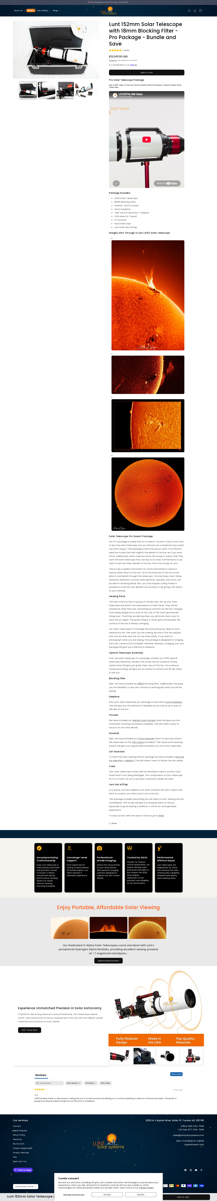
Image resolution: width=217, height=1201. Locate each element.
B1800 (141, 683)
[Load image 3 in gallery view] (65, 90)
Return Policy (19, 1135)
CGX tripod (138, 742)
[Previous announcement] (15, 2)
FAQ (15, 1157)
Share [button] (114, 823)
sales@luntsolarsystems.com (188, 1135)
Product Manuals (21, 1152)
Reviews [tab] (41, 1075)
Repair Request (20, 1130)
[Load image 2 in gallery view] (46, 90)
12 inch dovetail (146, 738)
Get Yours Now (29, 1030)
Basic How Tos (19, 1161)
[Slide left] (16, 90)
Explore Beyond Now (108, 960)
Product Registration (22, 1148)
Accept (107, 1194)
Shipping (113, 60)
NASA (161, 815)
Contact (17, 1126)
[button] (19, 10)
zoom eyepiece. (174, 702)
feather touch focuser (144, 720)
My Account (18, 1144)
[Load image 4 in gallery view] (84, 90)
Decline (140, 1194)
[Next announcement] (202, 2)
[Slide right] (96, 90)
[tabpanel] (108, 1097)
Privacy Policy (146, 1187)
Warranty (17, 1139)
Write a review (176, 1074)
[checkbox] (105, 1083)
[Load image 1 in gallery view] (28, 90)
